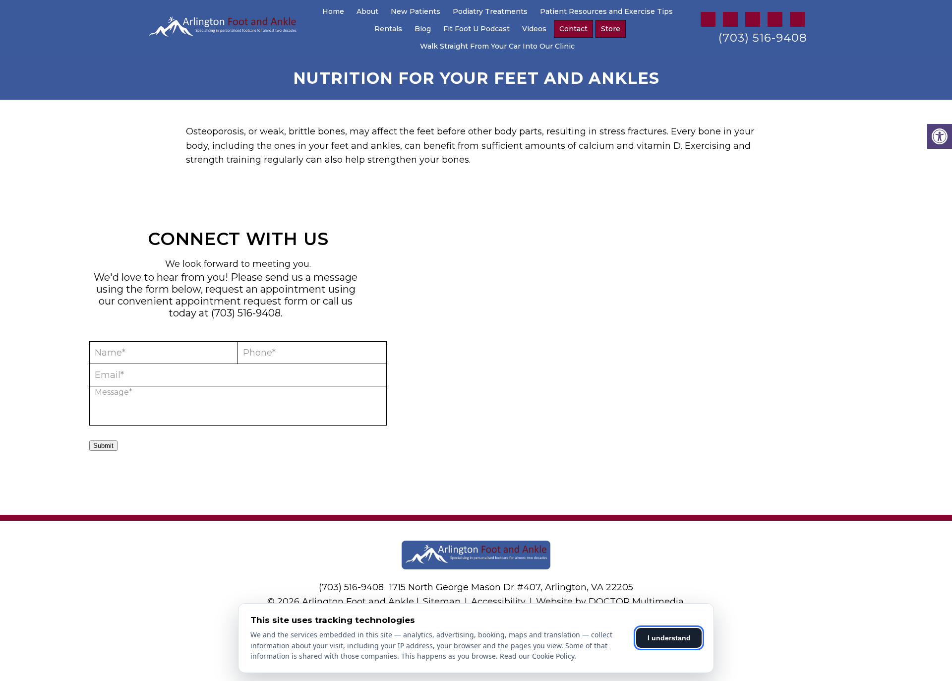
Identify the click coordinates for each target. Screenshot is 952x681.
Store (610, 28)
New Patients (415, 11)
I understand (669, 638)
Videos (534, 28)
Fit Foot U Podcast (476, 28)
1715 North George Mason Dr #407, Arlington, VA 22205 (511, 587)
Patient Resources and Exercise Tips (606, 11)
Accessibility (498, 601)
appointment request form (242, 301)
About (367, 11)
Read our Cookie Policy (537, 656)
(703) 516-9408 (762, 38)
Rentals (388, 28)
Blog (423, 28)
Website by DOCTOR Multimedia (610, 601)
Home (333, 11)
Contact (573, 28)
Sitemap (442, 601)
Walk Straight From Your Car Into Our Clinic (497, 46)
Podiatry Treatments (490, 11)
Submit (103, 445)
